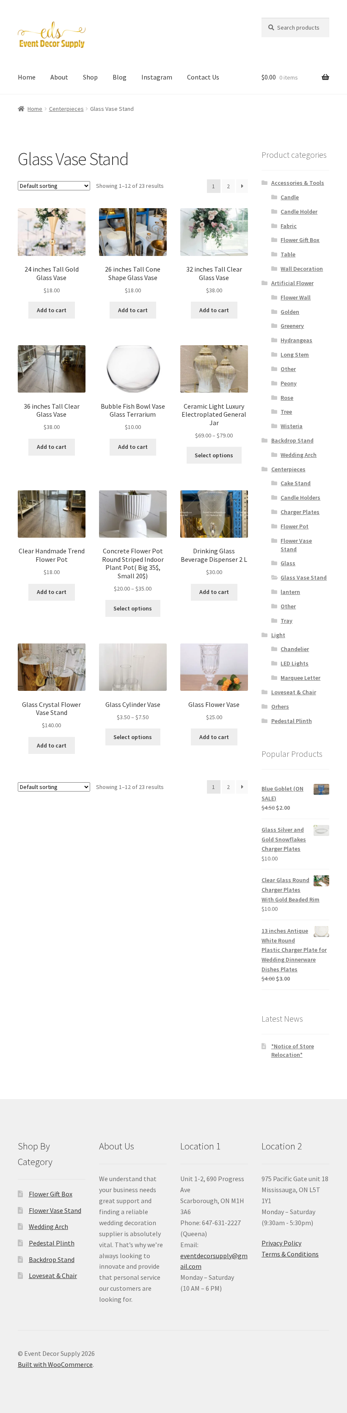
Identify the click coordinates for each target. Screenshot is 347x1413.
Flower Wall (296, 297)
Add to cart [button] (51, 310)
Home (27, 77)
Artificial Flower (292, 283)
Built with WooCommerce (55, 1364)
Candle (290, 197)
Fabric (289, 226)
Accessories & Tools (297, 183)
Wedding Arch (299, 455)
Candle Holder (299, 211)
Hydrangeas (296, 340)
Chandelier (295, 649)
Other (288, 369)
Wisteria (292, 426)
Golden (290, 312)
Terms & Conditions (290, 1254)
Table (288, 254)
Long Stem (295, 354)
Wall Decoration (302, 268)
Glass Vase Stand (304, 577)
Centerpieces (66, 109)
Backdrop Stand (292, 440)
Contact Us (203, 77)
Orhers (280, 706)
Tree (286, 411)
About (59, 77)
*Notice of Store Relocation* (292, 1050)
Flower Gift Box (300, 240)
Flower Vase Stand (296, 545)
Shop (90, 77)
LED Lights (294, 663)
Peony (289, 383)
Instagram (156, 77)
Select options (214, 455)
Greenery (292, 326)
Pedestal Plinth (291, 721)
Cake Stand (296, 483)
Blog (120, 77)
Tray (286, 620)
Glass (288, 563)
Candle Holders (300, 497)
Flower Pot (294, 526)
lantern (290, 592)
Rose (287, 397)
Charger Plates (300, 512)
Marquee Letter (300, 678)
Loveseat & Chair (293, 692)
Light (278, 635)
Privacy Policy (281, 1243)
